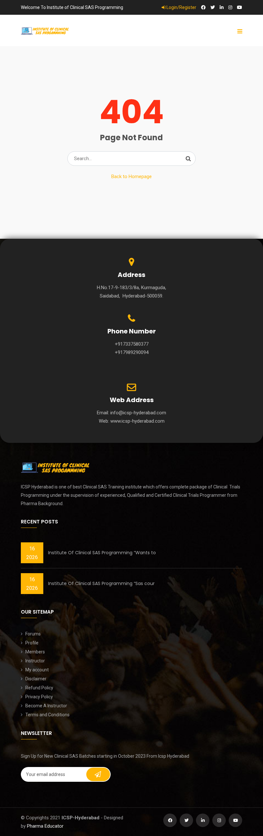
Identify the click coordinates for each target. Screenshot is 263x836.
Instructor (35, 660)
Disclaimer (36, 678)
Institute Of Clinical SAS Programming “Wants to (102, 552)
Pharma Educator (45, 826)
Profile (31, 642)
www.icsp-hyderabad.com (137, 421)
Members (35, 651)
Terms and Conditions (47, 714)
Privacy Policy (39, 696)
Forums (33, 633)
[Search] (188, 158)
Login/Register (180, 7)
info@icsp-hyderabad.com (138, 413)
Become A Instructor (46, 705)
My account (37, 669)
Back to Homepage (131, 176)
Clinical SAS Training (103, 486)
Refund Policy (39, 687)
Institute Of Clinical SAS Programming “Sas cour (101, 583)
